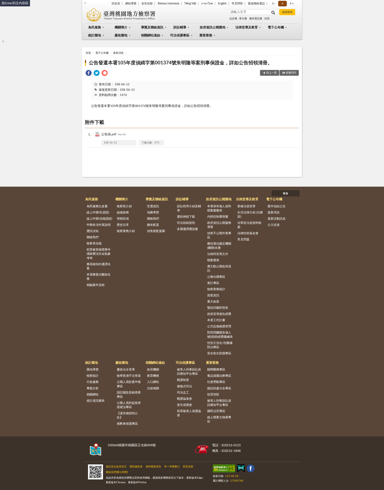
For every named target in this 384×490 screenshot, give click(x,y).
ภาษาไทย (207, 3)
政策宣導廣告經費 (219, 314)
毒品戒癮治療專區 (219, 375)
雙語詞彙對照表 (217, 307)
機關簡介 (121, 27)
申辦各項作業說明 (99, 224)
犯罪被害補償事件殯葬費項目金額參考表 (99, 254)
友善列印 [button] (291, 73)
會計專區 (213, 283)
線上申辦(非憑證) (98, 212)
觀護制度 (183, 379)
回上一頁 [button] (271, 73)
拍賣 (267, 18)
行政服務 (93, 381)
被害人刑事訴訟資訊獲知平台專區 (189, 371)
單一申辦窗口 (172, 466)
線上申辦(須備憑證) (99, 218)
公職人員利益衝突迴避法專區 (129, 405)
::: (85, 3)
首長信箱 (147, 3)
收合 (285, 193)
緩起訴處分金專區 (219, 388)
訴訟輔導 (179, 27)
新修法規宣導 (246, 206)
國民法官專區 (216, 411)
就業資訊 (213, 295)
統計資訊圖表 (96, 400)
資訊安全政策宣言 (116, 466)
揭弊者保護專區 (127, 423)
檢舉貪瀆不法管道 (129, 375)
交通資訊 (153, 206)
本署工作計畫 (216, 320)
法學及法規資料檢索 (249, 225)
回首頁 (116, 3)
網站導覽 (130, 3)
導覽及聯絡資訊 (152, 27)
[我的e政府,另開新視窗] (241, 469)
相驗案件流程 (96, 285)
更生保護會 (184, 404)
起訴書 (233, 18)
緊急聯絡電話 (256, 3)
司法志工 (183, 392)
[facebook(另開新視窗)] (251, 469)
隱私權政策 (136, 466)
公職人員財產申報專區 (129, 384)
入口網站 (153, 381)
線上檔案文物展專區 (219, 419)
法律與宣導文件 (217, 254)
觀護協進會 (184, 398)
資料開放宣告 (153, 466)
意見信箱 (188, 466)
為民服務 (94, 27)
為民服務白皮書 (97, 206)
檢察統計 (93, 375)
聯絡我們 (93, 237)
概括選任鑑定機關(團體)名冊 (219, 245)
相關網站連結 (150, 35)
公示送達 (274, 224)
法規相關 (153, 388)
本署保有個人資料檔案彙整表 (219, 208)
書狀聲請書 (255, 18)
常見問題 (243, 239)
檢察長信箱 (94, 243)
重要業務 (205, 35)
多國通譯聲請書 (187, 229)
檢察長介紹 (124, 206)
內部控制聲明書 (217, 216)
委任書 (243, 18)
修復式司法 (184, 386)
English (222, 3)
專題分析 (93, 388)
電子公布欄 (276, 27)
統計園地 (94, 35)
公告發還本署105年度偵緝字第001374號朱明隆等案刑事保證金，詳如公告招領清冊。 (180, 63)
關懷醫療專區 (216, 369)
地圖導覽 (153, 212)
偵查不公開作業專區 (219, 235)
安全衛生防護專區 (219, 353)
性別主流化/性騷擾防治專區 (220, 345)
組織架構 (123, 212)
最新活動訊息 (277, 218)
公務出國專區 (216, 276)
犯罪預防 (213, 394)
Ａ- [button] (273, 3)
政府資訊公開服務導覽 (219, 225)
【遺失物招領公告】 (127, 415)
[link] (89, 73)
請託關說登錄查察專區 (129, 394)
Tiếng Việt (190, 3)
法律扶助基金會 (247, 233)
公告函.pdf (113, 134)
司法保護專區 (179, 35)
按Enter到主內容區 (15, 3)
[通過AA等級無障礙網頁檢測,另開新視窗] (224, 469)
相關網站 (93, 394)
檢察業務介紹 (126, 231)
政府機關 (153, 369)
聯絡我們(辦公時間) (117, 472)
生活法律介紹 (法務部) (250, 214)
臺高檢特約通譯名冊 (99, 266)
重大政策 (213, 301)
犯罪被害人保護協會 (189, 413)
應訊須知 (93, 231)
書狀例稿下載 (186, 216)
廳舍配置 (153, 224)
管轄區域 (123, 218)
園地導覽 (93, 369)
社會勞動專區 (216, 381)
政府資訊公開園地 (212, 27)
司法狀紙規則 (186, 222)
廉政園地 (121, 35)
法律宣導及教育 (246, 27)
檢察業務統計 (216, 289)
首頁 (88, 53)
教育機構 (153, 375)
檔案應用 (213, 260)
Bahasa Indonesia (168, 3)
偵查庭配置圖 (156, 231)
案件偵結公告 (277, 206)
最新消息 (118, 53)
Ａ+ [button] (291, 3)
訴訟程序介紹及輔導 (189, 208)
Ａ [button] (282, 3)
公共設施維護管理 (219, 326)
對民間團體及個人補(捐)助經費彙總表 (220, 334)
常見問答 (237, 3)
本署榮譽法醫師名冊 (99, 276)
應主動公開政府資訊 (219, 268)
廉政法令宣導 (126, 369)
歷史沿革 (123, 224)
